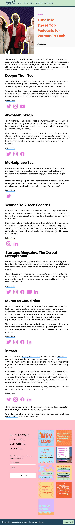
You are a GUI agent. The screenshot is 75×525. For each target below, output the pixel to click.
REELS (26, 3)
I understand (68, 522)
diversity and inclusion (30, 356)
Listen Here (10, 100)
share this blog (11, 416)
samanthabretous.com (4, 42)
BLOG (20, 3)
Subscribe (22, 475)
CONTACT (48, 3)
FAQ (31, 3)
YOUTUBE (39, 3)
